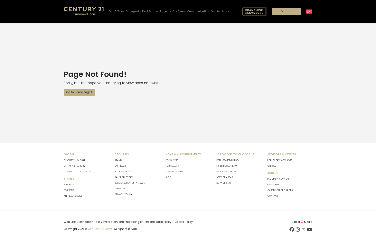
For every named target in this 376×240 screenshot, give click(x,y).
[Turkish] (309, 11)
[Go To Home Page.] (84, 11)
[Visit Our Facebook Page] (292, 230)
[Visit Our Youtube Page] (309, 230)
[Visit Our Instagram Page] (298, 230)
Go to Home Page (78, 92)
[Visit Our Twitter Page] (303, 230)
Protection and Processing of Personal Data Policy (137, 222)
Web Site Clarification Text (82, 222)
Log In (289, 11)
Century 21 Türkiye (100, 229)
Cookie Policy (184, 222)
